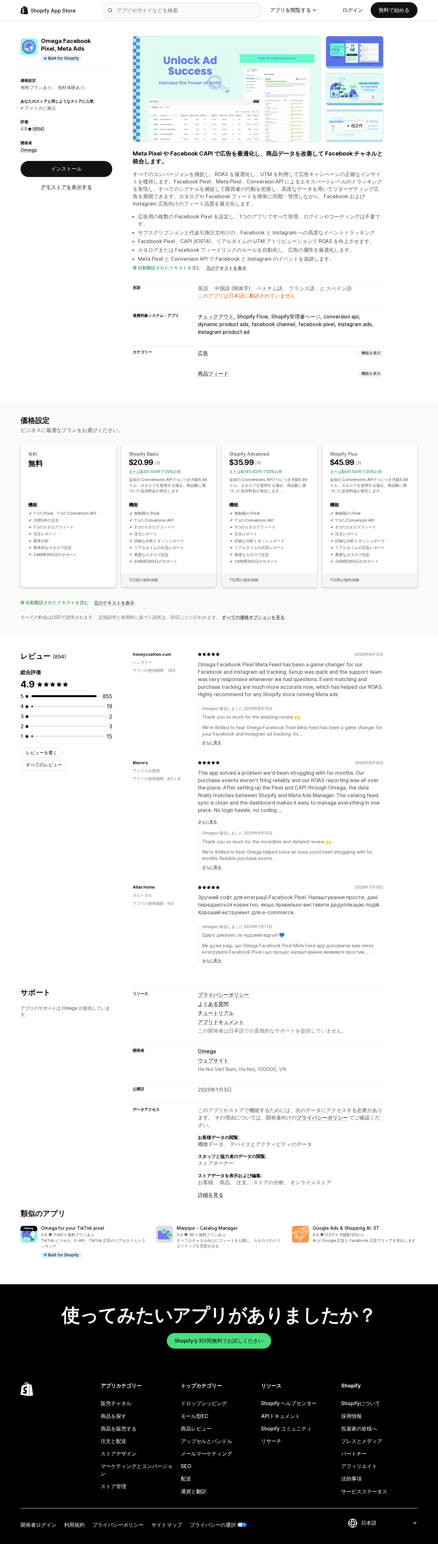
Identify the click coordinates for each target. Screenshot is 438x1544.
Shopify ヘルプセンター (289, 1403)
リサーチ (271, 1441)
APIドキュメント (280, 1416)
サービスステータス (364, 1491)
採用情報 (351, 1416)
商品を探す (113, 1416)
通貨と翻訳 (193, 1491)
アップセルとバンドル (206, 1441)
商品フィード (213, 373)
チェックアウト (216, 316)
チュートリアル (216, 1013)
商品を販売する (119, 1428)
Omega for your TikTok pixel (72, 1228)
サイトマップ (166, 1525)
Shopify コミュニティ (286, 1428)
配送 (186, 1478)
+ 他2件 (355, 125)
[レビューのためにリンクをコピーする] (174, 654)
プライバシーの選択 (213, 1525)
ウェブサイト (213, 1060)
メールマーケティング (206, 1453)
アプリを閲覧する (290, 10)
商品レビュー (196, 1428)
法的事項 (351, 1478)
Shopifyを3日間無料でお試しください (219, 1340)
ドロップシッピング (204, 1403)
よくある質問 (213, 1004)
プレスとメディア (361, 1441)
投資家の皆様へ (359, 1428)
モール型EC (194, 1416)
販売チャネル (116, 1403)
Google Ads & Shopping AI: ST (346, 1228)
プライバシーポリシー (223, 994)
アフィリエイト (359, 1466)
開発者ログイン (38, 1525)
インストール (66, 168)
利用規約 (74, 1525)
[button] (83, 1242)
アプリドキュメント (221, 1022)
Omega (29, 150)
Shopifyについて (360, 1403)
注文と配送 (113, 1441)
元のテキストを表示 (226, 268)
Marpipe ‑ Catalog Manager (207, 1228)
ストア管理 (113, 1486)
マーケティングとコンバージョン (137, 1470)
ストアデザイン (119, 1453)
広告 (203, 353)
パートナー (354, 1453)
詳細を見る (210, 1195)
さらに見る (211, 742)
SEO (186, 1466)
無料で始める (394, 10)
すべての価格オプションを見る (253, 617)
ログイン (352, 10)
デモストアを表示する (66, 187)
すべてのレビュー (44, 764)
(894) (38, 128)
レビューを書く (41, 752)
